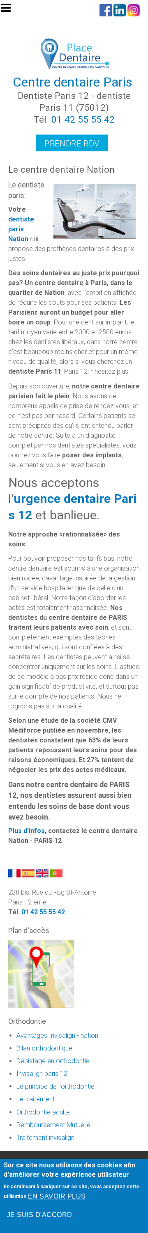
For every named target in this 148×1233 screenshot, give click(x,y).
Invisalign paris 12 (41, 1074)
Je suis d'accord (39, 1214)
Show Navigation (9, 10)
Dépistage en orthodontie (53, 1061)
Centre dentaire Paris (72, 82)
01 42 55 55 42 (83, 119)
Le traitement (35, 1099)
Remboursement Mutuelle (53, 1125)
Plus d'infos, (28, 831)
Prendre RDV (71, 143)
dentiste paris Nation (21, 229)
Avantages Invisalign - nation (57, 1035)
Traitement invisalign (45, 1138)
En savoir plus (57, 1196)
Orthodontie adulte (43, 1112)
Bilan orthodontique (44, 1048)
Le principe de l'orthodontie (55, 1086)
